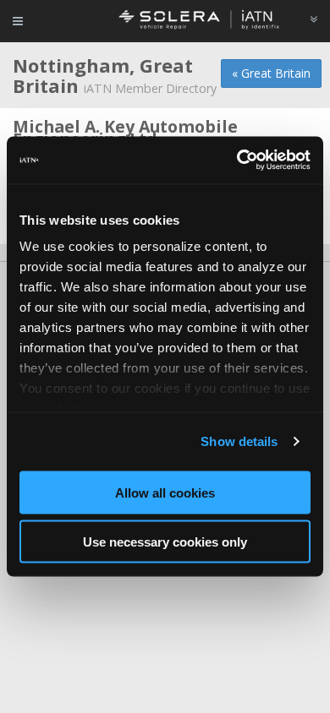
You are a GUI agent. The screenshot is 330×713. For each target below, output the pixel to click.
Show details (239, 441)
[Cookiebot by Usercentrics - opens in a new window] (237, 160)
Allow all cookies (165, 492)
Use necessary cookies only (165, 542)
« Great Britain (271, 73)
